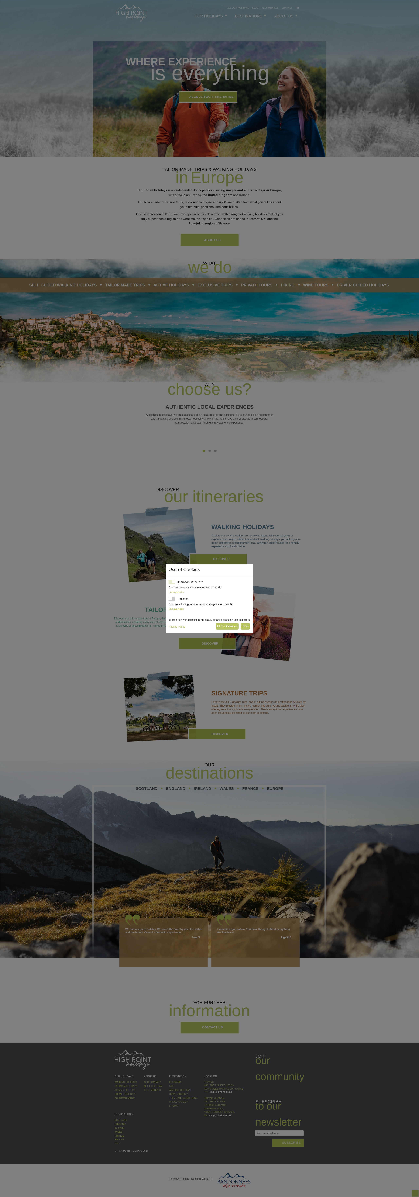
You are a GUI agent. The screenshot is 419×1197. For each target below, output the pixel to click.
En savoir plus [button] (176, 592)
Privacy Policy (177, 626)
